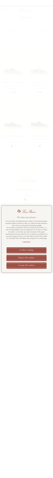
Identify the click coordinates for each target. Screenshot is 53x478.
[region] (26, 239)
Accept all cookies (26, 265)
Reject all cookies (26, 258)
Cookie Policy (26, 242)
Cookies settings (26, 250)
